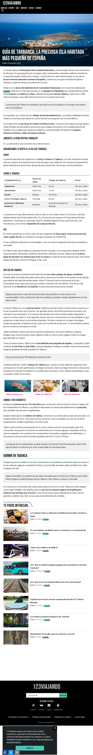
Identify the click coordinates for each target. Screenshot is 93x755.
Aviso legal (80, 717)
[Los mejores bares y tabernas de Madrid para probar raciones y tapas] (15, 517)
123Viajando (46, 687)
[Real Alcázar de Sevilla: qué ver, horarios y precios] (15, 638)
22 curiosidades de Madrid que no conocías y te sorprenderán (58, 530)
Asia (17, 8)
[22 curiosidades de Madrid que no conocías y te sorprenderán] (15, 534)
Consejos (4, 8)
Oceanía (38, 8)
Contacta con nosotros (18, 717)
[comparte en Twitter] (10, 752)
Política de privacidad (41, 717)
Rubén (4, 63)
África (31, 8)
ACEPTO (30, 748)
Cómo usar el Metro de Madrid (43, 547)
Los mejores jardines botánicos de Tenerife (49, 617)
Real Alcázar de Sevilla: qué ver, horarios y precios (52, 634)
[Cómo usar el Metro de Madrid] (15, 551)
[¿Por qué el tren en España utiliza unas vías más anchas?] (15, 586)
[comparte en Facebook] (4, 752)
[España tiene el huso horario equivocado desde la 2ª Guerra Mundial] (15, 603)
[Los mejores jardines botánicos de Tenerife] (15, 620)
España (6, 91)
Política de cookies (63, 717)
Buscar (63, 695)
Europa (11, 8)
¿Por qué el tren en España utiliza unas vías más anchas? (55, 582)
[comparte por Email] (17, 752)
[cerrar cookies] (55, 728)
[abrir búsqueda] (2, 10)
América (24, 8)
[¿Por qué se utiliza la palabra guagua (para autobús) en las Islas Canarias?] (15, 568)
